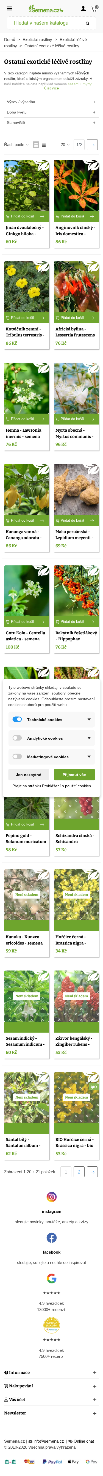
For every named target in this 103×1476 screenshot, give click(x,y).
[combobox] (43, 23)
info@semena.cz (49, 1441)
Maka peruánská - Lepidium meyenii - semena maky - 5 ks (74, 538)
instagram (51, 1211)
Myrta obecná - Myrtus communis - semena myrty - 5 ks (74, 436)
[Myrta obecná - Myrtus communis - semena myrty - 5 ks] (76, 388)
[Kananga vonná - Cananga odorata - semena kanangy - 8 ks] (26, 489)
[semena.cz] (46, 8)
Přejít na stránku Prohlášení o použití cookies (51, 786)
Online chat (84, 1441)
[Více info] (42, 216)
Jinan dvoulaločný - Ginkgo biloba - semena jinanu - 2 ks (25, 233)
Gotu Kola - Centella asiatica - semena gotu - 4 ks (25, 639)
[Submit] (87, 23)
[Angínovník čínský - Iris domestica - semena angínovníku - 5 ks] (76, 185)
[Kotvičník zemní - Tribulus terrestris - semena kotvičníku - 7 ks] (26, 286)
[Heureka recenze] (51, 1325)
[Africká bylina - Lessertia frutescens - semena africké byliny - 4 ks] (76, 286)
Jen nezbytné (28, 774)
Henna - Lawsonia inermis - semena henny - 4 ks (23, 436)
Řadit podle (14, 144)
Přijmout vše (74, 774)
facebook (51, 1252)
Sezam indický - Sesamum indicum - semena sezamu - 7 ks (27, 1044)
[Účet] (83, 8)
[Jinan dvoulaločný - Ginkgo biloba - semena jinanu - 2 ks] (26, 185)
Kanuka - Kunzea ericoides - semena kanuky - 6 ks (24, 943)
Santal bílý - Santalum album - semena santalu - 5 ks (26, 1145)
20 (63, 144)
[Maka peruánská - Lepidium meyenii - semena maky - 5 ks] (76, 489)
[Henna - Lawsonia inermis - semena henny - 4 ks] (26, 388)
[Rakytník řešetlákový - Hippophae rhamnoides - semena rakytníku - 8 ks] (76, 590)
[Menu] (9, 8)
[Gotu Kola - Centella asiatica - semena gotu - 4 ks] (26, 590)
